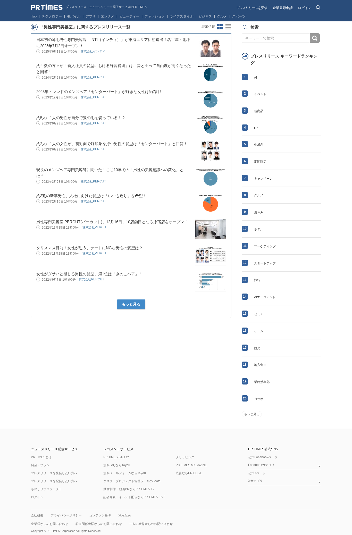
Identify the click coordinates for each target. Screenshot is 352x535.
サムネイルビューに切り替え (220, 27)
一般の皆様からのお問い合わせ (151, 524)
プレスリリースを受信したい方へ (54, 473)
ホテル (258, 229)
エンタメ (107, 16)
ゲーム (258, 331)
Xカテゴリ (255, 481)
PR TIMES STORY (116, 457)
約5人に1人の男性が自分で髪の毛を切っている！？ (80, 117)
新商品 (258, 111)
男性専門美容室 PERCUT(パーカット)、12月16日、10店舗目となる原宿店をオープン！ (112, 222)
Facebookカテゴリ (261, 465)
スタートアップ (265, 263)
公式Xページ (257, 473)
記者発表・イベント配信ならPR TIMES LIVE (134, 497)
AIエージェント (264, 297)
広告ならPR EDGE (189, 473)
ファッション (155, 16)
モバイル (73, 16)
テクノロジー (52, 16)
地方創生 (260, 365)
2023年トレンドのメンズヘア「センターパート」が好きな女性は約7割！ (99, 91)
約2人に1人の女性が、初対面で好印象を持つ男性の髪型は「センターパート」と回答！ (111, 143)
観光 (257, 348)
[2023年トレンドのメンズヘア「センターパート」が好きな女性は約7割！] (210, 99)
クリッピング (185, 457)
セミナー (260, 314)
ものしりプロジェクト (46, 489)
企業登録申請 (283, 8)
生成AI (258, 144)
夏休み (258, 212)
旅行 (257, 280)
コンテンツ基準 (100, 515)
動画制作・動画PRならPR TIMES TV (129, 489)
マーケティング (265, 246)
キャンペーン (263, 178)
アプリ (91, 16)
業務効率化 (262, 382)
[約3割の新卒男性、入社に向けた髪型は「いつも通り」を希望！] (210, 203)
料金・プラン (40, 465)
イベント (260, 94)
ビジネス (205, 16)
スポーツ (239, 16)
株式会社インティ (93, 51)
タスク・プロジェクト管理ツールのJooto (132, 481)
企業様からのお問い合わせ (49, 524)
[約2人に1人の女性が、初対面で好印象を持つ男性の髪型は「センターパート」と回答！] (210, 151)
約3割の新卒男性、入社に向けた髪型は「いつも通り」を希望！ (91, 196)
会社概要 (37, 515)
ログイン (304, 8)
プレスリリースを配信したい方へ (54, 481)
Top (34, 16)
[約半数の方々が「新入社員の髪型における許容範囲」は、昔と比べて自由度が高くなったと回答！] (210, 73)
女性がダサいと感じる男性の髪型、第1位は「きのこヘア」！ (89, 274)
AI (255, 77)
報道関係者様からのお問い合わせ (99, 524)
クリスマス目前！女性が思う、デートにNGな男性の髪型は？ (89, 248)
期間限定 (260, 161)
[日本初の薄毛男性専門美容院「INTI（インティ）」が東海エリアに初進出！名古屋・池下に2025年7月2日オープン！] (210, 47)
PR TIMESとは (41, 457)
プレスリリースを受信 (251, 8)
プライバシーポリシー (66, 515)
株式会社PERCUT (94, 77)
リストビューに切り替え (228, 27)
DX (256, 128)
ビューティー (129, 16)
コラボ (258, 399)
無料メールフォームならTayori (124, 473)
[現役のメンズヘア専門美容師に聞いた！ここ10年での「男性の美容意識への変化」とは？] (210, 177)
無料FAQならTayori (116, 465)
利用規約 (124, 515)
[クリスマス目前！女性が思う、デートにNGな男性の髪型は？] (210, 255)
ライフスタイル (181, 16)
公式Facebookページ (263, 457)
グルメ (222, 16)
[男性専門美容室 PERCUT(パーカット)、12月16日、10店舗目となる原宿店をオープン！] (210, 229)
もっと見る (131, 304)
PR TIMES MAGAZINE (191, 465)
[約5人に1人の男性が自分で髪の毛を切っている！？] (210, 125)
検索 (315, 38)
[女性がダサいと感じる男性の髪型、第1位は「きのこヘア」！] (210, 281)
